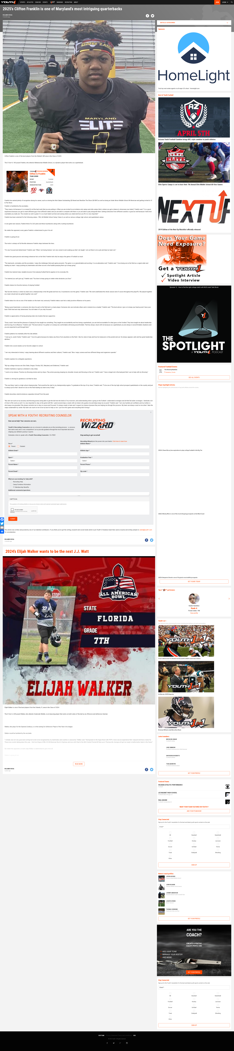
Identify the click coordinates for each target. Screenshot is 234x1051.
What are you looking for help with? (20, 479)
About (76, 2)
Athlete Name (85, 443)
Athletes (30, 2)
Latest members (163, 736)
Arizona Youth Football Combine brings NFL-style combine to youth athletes (187, 139)
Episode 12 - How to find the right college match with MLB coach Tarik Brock (194, 287)
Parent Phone (85, 464)
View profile (194, 613)
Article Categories (167, 22)
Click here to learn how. (120, 441)
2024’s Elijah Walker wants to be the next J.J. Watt (47, 551)
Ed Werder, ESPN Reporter (166, 694)
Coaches (38, 2)
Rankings (60, 2)
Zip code (83, 471)
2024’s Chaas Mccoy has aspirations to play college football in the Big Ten (180, 450)
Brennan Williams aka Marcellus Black (169, 730)
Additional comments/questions (19, 490)
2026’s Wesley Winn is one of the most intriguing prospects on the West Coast (181, 514)
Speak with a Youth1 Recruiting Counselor (39, 415)
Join (217, 2)
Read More (79, 764)
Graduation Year (86, 457)
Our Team (101, 1035)
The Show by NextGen (170, 369)
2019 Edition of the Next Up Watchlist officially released (179, 229)
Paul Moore (162, 800)
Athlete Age (85, 450)
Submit (12, 519)
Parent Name (13, 464)
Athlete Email (13, 450)
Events (45, 2)
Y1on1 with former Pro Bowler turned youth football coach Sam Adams (179, 658)
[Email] (2, 528)
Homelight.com (195, 88)
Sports (22, 2)
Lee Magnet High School (167, 793)
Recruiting (68, 2)
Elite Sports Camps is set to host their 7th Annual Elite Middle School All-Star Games (190, 184)
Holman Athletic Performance (170, 785)
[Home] (9, 2)
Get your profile (194, 773)
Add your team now (194, 811)
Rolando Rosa (7, 15)
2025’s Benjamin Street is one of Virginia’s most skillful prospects (177, 577)
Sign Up (194, 865)
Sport (10, 457)
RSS (134, 1035)
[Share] (2, 532)
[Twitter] (2, 523)
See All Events (194, 377)
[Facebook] (2, 519)
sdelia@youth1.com (145, 530)
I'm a (10, 443)
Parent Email (13, 471)
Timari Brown (194, 606)
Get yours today (194, 581)
